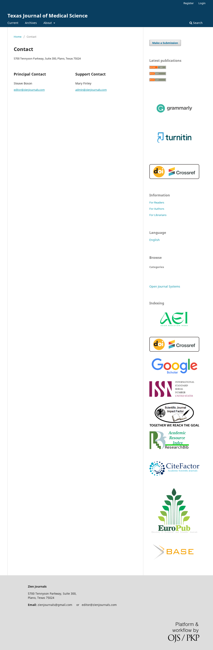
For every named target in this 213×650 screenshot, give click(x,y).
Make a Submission (165, 43)
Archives (31, 23)
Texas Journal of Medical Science (47, 15)
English (154, 240)
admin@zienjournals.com (91, 90)
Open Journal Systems (164, 286)
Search (197, 23)
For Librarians (157, 215)
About (48, 23)
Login (202, 3)
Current (12, 23)
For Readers (156, 202)
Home (17, 36)
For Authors (156, 209)
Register (188, 3)
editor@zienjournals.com (29, 90)
